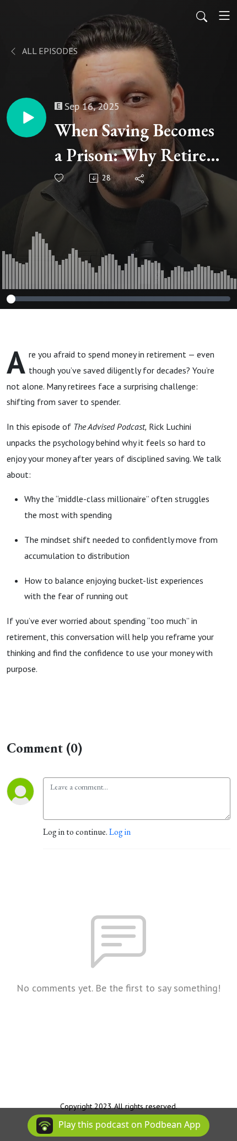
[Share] (140, 178)
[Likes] (59, 178)
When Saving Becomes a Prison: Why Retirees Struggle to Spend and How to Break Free (137, 143)
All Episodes (49, 50)
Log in (120, 832)
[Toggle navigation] (224, 15)
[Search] (202, 15)
